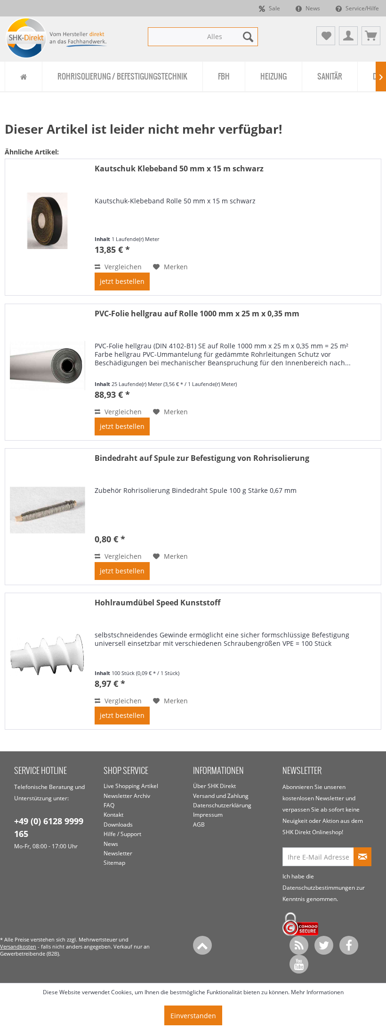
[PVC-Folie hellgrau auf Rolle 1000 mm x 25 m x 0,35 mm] (47, 372)
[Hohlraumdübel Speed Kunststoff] (47, 661)
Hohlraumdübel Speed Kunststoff (157, 603)
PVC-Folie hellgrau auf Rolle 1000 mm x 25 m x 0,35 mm (197, 314)
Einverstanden (193, 1015)
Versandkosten (18, 946)
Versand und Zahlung (221, 796)
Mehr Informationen (317, 992)
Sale (273, 8)
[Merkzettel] (325, 35)
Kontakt (113, 815)
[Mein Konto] (348, 35)
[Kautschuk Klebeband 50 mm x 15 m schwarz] (47, 227)
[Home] (23, 76)
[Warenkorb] (371, 35)
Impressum (208, 815)
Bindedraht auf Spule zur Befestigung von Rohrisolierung (202, 458)
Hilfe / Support (122, 834)
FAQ (109, 805)
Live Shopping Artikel (131, 786)
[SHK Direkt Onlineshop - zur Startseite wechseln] (57, 37)
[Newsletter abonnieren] (362, 856)
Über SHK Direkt (214, 786)
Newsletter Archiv (127, 796)
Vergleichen (122, 266)
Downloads (118, 825)
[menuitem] (203, 36)
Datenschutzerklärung (222, 805)
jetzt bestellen (122, 281)
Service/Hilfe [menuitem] (361, 8)
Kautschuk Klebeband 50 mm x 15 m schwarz (179, 169)
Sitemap (114, 863)
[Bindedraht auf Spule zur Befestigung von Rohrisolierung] (47, 516)
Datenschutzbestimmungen (318, 888)
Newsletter (118, 853)
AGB (199, 825)
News (312, 8)
